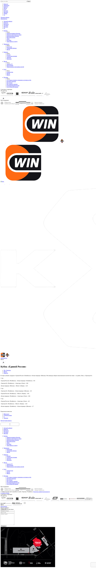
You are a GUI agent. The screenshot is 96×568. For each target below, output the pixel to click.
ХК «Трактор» (7, 370)
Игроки (8, 54)
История (6, 10)
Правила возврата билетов (13, 33)
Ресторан (9, 40)
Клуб (5, 9)
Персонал (9, 59)
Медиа (5, 8)
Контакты (6, 24)
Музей (8, 73)
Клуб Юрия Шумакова (12, 87)
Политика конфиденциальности (41, 491)
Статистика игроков (12, 56)
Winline (5, 13)
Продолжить (4, 506)
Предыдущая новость (6, 420)
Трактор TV (10, 64)
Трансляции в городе (12, 41)
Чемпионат (6, 5)
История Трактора (11, 81)
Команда (6, 6)
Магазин (6, 12)
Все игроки (9, 82)
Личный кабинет (8, 21)
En (4, 15)
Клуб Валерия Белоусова (13, 85)
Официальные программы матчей (15, 66)
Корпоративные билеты (13, 36)
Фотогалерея (10, 65)
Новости (6, 4)
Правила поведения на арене (14, 34)
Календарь (9, 46)
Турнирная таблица (12, 48)
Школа (8, 74)
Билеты (5, 30)
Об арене (6, 25)
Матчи (8, 49)
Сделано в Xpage (5, 493)
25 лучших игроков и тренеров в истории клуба (19, 80)
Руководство (10, 72)
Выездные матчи (11, 37)
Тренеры (9, 57)
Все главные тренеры (12, 84)
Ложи (8, 38)
